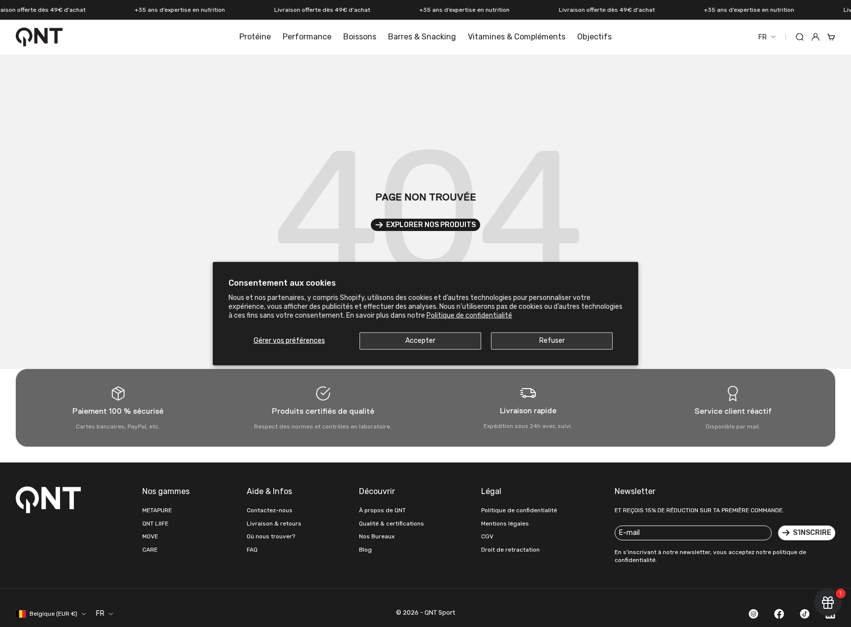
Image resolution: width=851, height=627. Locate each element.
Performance (307, 36)
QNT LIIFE (155, 523)
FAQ (252, 549)
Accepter (420, 340)
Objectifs (594, 36)
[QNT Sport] (50, 499)
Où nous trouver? (271, 536)
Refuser (552, 340)
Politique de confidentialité (469, 315)
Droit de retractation (510, 549)
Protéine (255, 36)
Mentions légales (505, 523)
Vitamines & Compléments (516, 36)
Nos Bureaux (376, 536)
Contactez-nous (270, 510)
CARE (150, 549)
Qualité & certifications (391, 523)
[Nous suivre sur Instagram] (753, 614)
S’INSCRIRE (812, 532)
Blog (365, 549)
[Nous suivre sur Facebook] (779, 613)
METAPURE (157, 510)
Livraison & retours (274, 523)
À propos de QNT (382, 510)
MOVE (150, 536)
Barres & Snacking (422, 36)
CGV (487, 536)
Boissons (359, 36)
